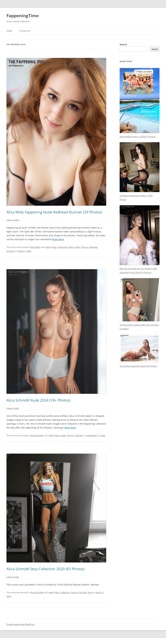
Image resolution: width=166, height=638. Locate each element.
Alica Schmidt (36, 435)
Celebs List (25, 31)
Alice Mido (35, 247)
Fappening (62, 247)
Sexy (90, 592)
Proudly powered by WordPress (20, 624)
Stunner (10, 251)
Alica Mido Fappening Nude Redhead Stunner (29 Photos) (54, 212)
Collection (65, 592)
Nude (77, 247)
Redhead (93, 247)
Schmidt (79, 435)
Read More (58, 239)
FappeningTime (22, 15)
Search (123, 44)
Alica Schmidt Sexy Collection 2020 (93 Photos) (45, 568)
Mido (71, 247)
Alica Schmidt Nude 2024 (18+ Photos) (38, 400)
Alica (54, 247)
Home (9, 31)
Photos (84, 247)
